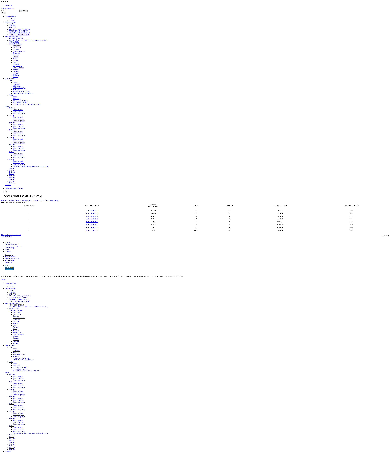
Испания (16, 55)
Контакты (8, 5)
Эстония (16, 73)
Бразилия (16, 49)
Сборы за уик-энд (21, 200)
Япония (15, 77)
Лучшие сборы (10, 78)
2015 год (12, 159)
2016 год (12, 152)
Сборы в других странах (35, 200)
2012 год (12, 172)
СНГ (10, 80)
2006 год (12, 183)
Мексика (16, 64)
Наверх (3, 279)
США (11, 95)
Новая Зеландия (18, 68)
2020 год (12, 122)
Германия (16, 53)
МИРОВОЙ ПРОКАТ (16, 38)
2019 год (12, 130)
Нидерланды (17, 66)
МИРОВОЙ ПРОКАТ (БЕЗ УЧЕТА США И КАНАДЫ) (28, 40)
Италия (15, 57)
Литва (15, 62)
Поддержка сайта (170, 276)
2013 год (12, 170)
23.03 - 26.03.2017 (92, 210)
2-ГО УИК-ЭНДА (19, 88)
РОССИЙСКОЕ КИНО (21, 91)
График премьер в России (14, 188)
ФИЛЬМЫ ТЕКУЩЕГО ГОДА (19, 29)
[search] (24, 11)
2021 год (12, 115)
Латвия (15, 60)
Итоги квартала (18, 111)
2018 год (12, 137)
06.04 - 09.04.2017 (92, 216)
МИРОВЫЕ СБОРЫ (20, 102)
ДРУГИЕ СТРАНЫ (15, 44)
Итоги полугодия (19, 113)
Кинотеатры (9, 255)
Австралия (16, 46)
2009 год (12, 177)
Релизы (7, 242)
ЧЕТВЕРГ (12, 25)
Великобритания (19, 51)
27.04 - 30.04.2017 (92, 224)
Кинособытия (9, 260)
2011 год (12, 174)
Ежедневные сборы (7, 200)
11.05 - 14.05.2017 (92, 230)
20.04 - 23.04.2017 (92, 222)
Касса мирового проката (13, 36)
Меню (3, 13)
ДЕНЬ (11, 24)
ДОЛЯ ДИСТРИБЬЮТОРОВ (19, 35)
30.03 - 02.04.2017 (92, 213)
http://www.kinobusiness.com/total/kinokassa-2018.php (30, 166)
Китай (15, 58)
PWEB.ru (179, 276)
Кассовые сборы (10, 22)
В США (11, 20)
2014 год (12, 168)
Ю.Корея (16, 75)
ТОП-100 (16, 89)
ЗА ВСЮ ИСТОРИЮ (20, 100)
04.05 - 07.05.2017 (92, 227)
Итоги (7, 106)
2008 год (12, 179)
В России (12, 18)
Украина (16, 69)
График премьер (10, 16)
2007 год (12, 181)
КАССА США (14, 42)
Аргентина (17, 47)
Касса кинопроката (11, 244)
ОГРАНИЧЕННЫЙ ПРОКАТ (19, 33)
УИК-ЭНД (12, 27)
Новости (8, 185)
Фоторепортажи (10, 256)
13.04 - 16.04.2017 (92, 219)
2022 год (12, 108)
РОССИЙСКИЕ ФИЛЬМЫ (18, 31)
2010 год (12, 175)
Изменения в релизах (12, 258)
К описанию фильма (52, 200)
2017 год (12, 144)
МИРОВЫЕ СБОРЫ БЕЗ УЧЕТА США (27, 104)
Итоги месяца (18, 110)
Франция (16, 71)
